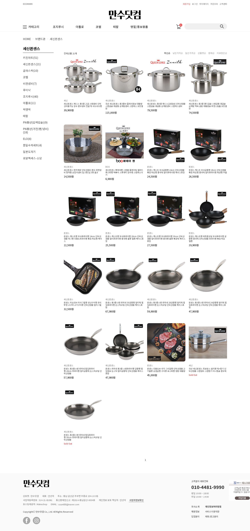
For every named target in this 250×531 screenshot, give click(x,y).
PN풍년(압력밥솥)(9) (35, 122)
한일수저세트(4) (32, 145)
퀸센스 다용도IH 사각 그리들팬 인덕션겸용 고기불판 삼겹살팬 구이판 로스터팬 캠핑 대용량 (166, 369)
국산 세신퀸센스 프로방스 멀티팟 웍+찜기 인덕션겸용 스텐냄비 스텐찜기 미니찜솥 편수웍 (207, 369)
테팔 (116, 27)
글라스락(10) (30, 70)
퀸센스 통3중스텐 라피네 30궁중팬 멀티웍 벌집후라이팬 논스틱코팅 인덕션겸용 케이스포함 (124, 305)
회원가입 (186, 3)
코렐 (98, 27)
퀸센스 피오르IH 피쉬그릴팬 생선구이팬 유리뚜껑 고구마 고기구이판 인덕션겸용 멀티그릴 (82, 303)
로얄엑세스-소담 (32, 158)
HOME (27, 39)
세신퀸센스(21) (32, 64)
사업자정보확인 (136, 500)
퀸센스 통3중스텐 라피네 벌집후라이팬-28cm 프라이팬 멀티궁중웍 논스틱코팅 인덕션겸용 (83, 371)
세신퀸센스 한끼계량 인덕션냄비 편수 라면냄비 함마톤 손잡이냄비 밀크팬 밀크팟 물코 (82, 171)
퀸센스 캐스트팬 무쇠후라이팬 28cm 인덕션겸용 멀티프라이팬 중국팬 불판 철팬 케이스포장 (124, 238)
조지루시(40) (30, 96)
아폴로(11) (29, 103)
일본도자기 (29, 151)
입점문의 (195, 516)
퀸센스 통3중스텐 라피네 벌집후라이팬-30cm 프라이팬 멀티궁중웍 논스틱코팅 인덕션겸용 (83, 437)
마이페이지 (204, 3)
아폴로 (80, 27)
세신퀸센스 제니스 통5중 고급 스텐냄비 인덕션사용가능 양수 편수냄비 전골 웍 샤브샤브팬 (83, 105)
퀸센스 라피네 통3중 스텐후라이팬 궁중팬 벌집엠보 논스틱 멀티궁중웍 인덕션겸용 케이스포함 (124, 371)
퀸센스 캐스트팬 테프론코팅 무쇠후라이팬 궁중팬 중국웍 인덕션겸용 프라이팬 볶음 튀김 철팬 (207, 238)
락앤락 (27, 109)
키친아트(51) (30, 57)
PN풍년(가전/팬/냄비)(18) (36, 130)
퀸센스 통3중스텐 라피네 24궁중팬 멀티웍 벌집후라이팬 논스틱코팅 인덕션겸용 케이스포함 (208, 305)
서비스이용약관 (212, 511)
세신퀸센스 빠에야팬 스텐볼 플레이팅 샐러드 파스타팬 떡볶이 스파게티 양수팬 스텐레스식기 (124, 172)
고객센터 (223, 3)
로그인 (195, 3)
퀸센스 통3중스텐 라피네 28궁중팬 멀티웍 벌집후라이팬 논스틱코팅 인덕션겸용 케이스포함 (166, 305)
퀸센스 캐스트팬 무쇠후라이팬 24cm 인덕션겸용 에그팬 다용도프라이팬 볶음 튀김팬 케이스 (83, 238)
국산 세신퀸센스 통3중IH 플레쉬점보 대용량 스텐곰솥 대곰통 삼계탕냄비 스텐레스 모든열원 (124, 106)
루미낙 (27, 90)
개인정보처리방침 (213, 506)
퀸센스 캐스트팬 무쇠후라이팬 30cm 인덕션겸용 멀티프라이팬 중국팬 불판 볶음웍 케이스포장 (166, 238)
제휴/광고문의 (211, 516)
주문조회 (214, 3)
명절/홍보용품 (139, 27)
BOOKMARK (27, 3)
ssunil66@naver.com (68, 504)
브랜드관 (40, 39)
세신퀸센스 (56, 39)
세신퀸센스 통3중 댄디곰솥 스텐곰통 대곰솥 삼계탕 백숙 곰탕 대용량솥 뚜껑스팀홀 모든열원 (208, 106)
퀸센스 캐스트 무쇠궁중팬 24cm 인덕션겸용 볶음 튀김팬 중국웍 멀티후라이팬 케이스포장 (166, 171)
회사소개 (195, 506)
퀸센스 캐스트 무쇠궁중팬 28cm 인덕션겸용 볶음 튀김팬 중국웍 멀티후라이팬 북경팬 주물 (208, 171)
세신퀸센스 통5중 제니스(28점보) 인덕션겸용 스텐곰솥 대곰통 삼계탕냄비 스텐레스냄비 (166, 105)
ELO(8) (27, 138)
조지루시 (58, 27)
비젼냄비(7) (30, 83)
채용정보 (195, 511)
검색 (222, 26)
